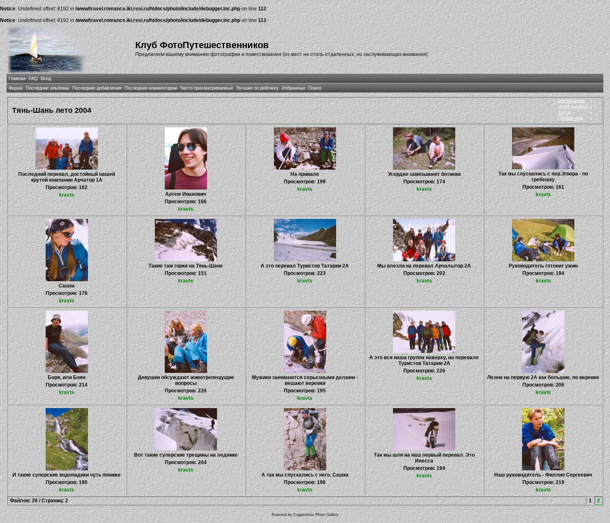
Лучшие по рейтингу (257, 87)
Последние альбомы (47, 87)
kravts (66, 195)
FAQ (33, 78)
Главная (17, 78)
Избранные (293, 87)
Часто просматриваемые (206, 87)
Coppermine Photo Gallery (316, 515)
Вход (46, 78)
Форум (16, 87)
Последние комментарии (150, 87)
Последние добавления (97, 87)
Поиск (314, 87)
